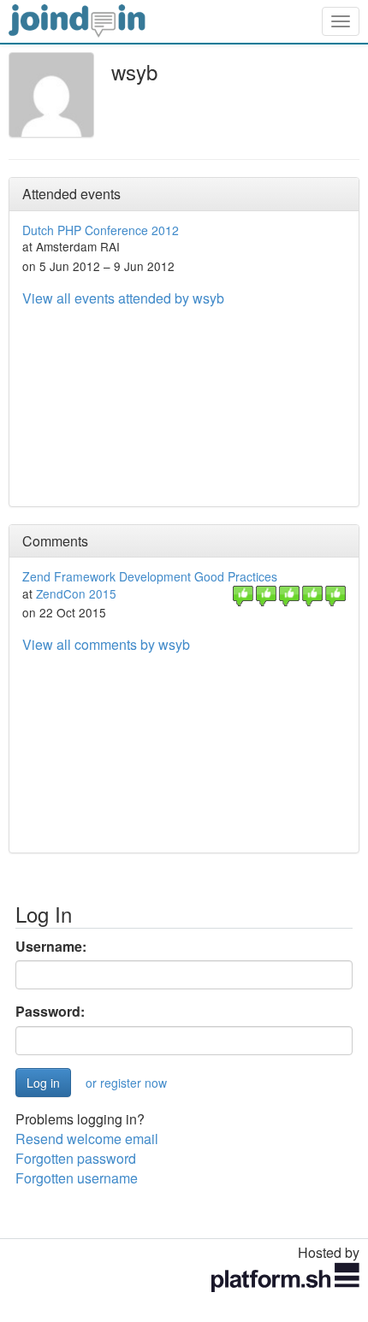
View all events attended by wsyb (123, 298)
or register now (126, 1082)
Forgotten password (75, 1158)
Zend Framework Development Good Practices (149, 576)
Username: (50, 946)
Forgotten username (76, 1178)
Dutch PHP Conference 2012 (100, 230)
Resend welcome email (86, 1138)
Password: (50, 1011)
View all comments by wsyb (106, 644)
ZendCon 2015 (76, 593)
